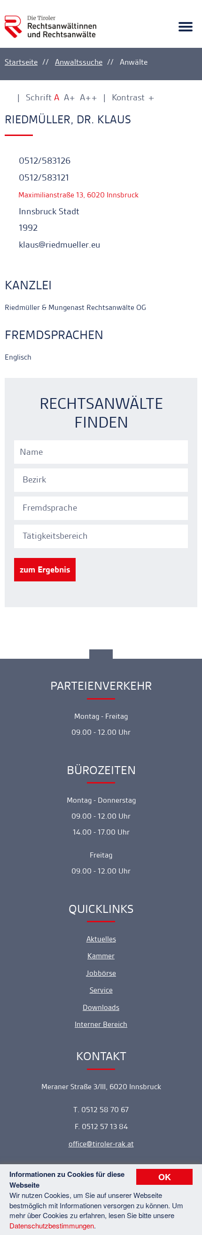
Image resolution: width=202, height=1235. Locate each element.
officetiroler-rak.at (101, 1144)
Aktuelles (101, 939)
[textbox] (102, 479)
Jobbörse (101, 973)
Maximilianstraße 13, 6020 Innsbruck (77, 195)
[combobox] (102, 478)
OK (164, 1177)
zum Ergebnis (45, 569)
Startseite (21, 62)
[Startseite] (50, 20)
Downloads (101, 1007)
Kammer (101, 956)
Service (101, 990)
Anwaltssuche (78, 62)
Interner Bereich (101, 1024)
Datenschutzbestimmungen (51, 1225)
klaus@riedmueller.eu (58, 244)
